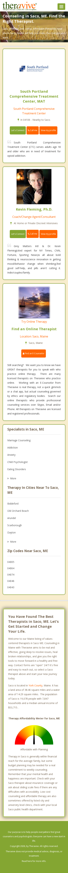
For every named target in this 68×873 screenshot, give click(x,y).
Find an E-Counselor (34, 353)
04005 (10, 562)
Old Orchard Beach (18, 510)
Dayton (11, 532)
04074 (10, 574)
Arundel (11, 518)
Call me (33, 130)
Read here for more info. (34, 861)
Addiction (12, 447)
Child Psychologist (17, 462)
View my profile (48, 130)
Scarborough (14, 525)
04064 (10, 568)
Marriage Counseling (19, 440)
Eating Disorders (16, 469)
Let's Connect (17, 130)
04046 (10, 581)
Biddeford (12, 503)
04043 (10, 587)
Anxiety (11, 454)
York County (35, 685)
